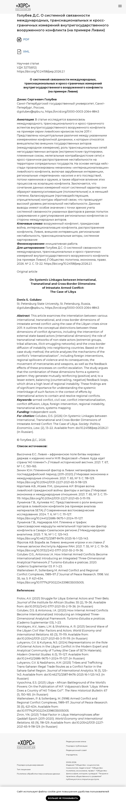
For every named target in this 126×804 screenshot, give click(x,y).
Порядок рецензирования (30, 765)
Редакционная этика (76, 741)
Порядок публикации (76, 746)
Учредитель (71, 755)
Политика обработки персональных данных (38, 774)
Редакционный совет (76, 750)
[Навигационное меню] (120, 6)
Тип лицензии (24, 769)
